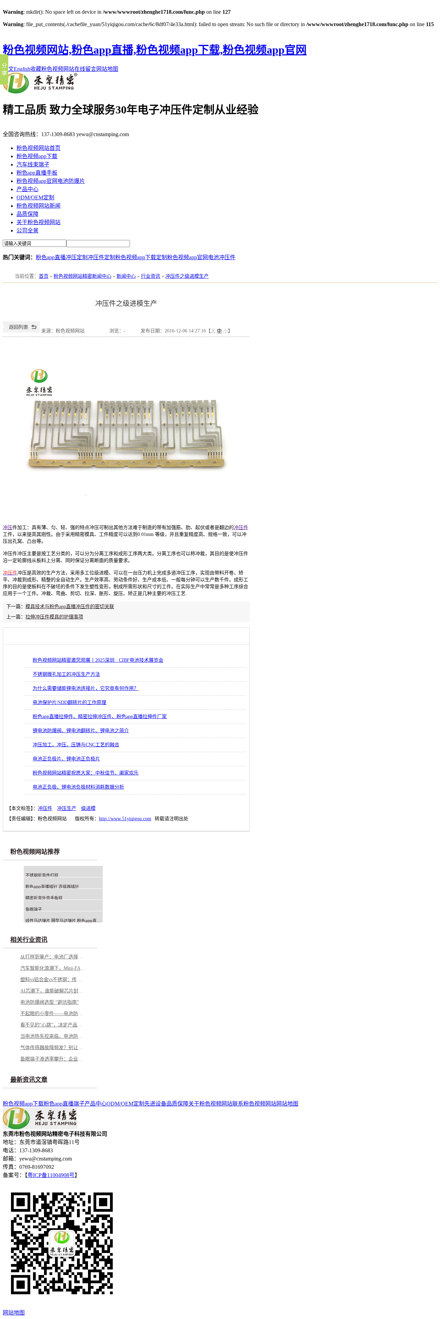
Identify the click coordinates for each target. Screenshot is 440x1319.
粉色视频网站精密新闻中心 (82, 276)
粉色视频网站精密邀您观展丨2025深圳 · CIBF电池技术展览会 (98, 660)
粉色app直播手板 (36, 173)
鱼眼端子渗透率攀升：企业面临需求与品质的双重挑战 (53, 1059)
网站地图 (107, 69)
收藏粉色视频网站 (52, 69)
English (22, 69)
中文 (8, 69)
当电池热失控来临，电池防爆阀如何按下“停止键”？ (53, 1036)
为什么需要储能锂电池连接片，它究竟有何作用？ (86, 688)
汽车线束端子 (33, 164)
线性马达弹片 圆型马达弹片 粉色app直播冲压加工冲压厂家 (79, 921)
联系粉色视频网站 (254, 1104)
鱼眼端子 (33, 909)
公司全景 (27, 230)
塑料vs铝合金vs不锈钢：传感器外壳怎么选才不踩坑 (53, 979)
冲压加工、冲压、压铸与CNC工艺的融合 (76, 744)
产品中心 (27, 189)
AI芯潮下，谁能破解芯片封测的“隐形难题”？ (53, 990)
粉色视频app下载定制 (141, 257)
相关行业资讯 (28, 939)
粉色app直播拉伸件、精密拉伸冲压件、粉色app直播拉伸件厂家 (100, 716)
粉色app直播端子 (64, 1104)
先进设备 (155, 1104)
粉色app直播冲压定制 (62, 257)
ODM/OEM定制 (35, 197)
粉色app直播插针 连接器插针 (52, 886)
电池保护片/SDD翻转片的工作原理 (69, 702)
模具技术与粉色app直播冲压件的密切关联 (69, 606)
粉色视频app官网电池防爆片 (50, 181)
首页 (43, 276)
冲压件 (241, 527)
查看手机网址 (97, 332)
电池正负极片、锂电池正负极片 (66, 758)
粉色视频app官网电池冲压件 (201, 257)
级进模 (88, 808)
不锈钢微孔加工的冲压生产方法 (66, 674)
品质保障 (27, 214)
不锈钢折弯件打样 (41, 875)
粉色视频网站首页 (38, 148)
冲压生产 (66, 808)
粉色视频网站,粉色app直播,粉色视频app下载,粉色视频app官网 (155, 50)
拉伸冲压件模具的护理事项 (54, 616)
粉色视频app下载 (36, 156)
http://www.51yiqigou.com (125, 818)
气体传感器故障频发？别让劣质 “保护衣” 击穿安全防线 (53, 1047)
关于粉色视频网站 (38, 222)
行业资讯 (150, 276)
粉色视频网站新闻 (38, 206)
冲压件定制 (101, 257)
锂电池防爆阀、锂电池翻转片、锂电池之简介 (81, 730)
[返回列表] (21, 330)
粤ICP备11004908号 (51, 1175)
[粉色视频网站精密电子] (40, 92)
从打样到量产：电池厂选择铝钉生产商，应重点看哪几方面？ (53, 956)
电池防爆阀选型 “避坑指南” (49, 1002)
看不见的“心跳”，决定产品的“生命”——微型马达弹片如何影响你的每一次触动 (53, 1024)
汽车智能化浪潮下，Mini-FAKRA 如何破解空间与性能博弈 (53, 968)
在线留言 (85, 69)
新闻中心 (126, 276)
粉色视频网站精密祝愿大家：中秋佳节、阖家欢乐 (86, 773)
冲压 (7, 527)
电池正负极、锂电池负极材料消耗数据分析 (78, 787)
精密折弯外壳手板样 (44, 898)
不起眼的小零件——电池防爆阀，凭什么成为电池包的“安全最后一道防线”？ (53, 1013)
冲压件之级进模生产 (187, 276)
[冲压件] (126, 502)
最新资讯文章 (28, 1079)
